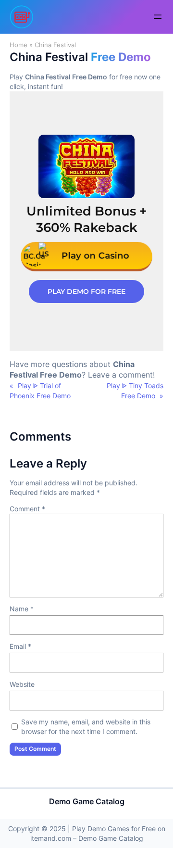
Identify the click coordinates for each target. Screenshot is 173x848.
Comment (27, 509)
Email (20, 646)
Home (18, 45)
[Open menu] (157, 17)
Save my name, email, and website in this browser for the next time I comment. (85, 726)
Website (22, 684)
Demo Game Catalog (86, 801)
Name (22, 609)
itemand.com (50, 838)
